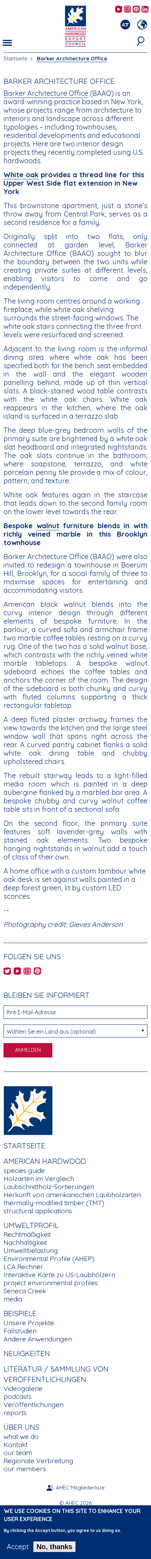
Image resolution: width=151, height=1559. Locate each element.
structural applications (38, 1211)
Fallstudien (20, 1331)
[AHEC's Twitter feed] (7, 971)
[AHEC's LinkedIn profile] (145, 9)
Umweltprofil (31, 1225)
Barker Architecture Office (72, 58)
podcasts (18, 1396)
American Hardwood (45, 1161)
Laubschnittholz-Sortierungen (49, 1186)
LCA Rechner (23, 1266)
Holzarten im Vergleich (39, 1178)
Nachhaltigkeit (25, 1242)
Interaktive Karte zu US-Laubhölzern (59, 1275)
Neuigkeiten (27, 1353)
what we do (21, 1436)
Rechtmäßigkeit (27, 1234)
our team (18, 1452)
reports (15, 1412)
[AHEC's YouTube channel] (118, 9)
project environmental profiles (51, 1283)
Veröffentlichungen (34, 1404)
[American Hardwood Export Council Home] (75, 25)
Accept (18, 1546)
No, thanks (54, 1547)
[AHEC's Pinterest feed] (136, 9)
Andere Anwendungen (38, 1339)
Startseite (15, 58)
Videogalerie (23, 1388)
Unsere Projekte (29, 1323)
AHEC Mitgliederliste (80, 1487)
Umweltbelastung (31, 1250)
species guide (24, 1170)
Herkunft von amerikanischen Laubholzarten (72, 1194)
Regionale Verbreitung (38, 1461)
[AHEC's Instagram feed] (127, 9)
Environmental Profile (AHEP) (49, 1258)
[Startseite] (28, 1109)
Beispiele (20, 1313)
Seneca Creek (25, 1291)
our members (25, 1469)
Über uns (21, 1427)
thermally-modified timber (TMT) (54, 1203)
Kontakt (16, 1444)
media (13, 1299)
